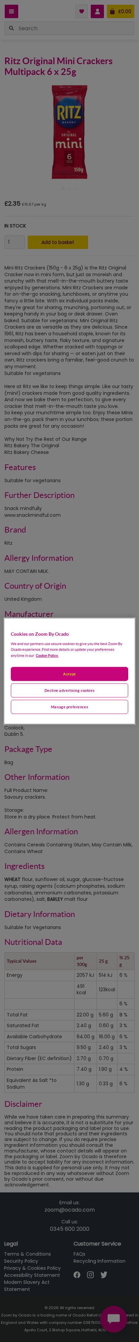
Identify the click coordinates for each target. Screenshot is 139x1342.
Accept (69, 674)
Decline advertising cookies (69, 690)
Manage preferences (69, 706)
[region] (69, 671)
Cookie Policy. (47, 655)
